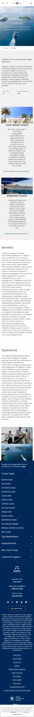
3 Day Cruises (6, 495)
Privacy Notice (13, 712)
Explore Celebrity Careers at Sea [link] (17, 234)
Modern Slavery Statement (17, 669)
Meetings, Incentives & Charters (12, 528)
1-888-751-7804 (17, 589)
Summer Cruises (7, 516)
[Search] (7, 3)
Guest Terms (17, 655)
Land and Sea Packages (9, 524)
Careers (17, 666)
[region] (17, 711)
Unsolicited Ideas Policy (17, 687)
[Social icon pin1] (8, 602)
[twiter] (21, 602)
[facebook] (12, 602)
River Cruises (6, 532)
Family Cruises (6, 512)
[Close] (32, 707)
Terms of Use (17, 662)
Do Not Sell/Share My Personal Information (17, 690)
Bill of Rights (17, 676)
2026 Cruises (6, 483)
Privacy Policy (17, 658)
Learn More (17, 582)
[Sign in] (31, 3)
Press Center (17, 683)
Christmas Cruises (7, 503)
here (23, 466)
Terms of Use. (27, 712)
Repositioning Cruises (9, 520)
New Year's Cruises (8, 508)
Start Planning (17, 596)
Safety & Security (17, 673)
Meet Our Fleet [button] (17, 450)
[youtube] (26, 602)
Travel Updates (17, 680)
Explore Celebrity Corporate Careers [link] (17, 171)
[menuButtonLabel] (3, 3)
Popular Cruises (7, 479)
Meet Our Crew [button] (17, 434)
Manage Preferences (17, 714)
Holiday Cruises (6, 499)
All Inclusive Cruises (8, 487)
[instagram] (17, 602)
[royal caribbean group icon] (16, 698)
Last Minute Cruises (8, 491)
